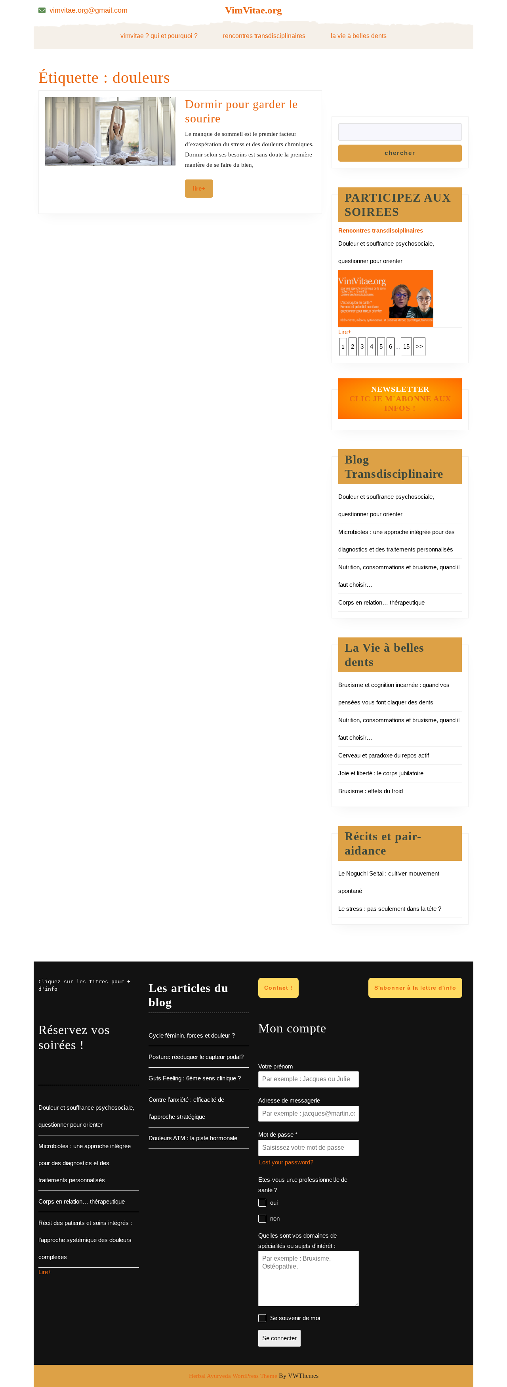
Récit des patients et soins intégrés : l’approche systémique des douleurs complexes (85, 1239)
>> (419, 346)
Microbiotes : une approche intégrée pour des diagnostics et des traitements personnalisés (84, 1163)
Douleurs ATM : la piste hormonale (193, 1138)
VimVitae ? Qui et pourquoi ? (159, 35)
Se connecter (279, 1338)
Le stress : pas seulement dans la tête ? (389, 908)
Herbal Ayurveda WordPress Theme (233, 1376)
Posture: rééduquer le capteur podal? (196, 1056)
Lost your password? (286, 1162)
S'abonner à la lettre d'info (415, 987)
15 (406, 346)
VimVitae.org (253, 10)
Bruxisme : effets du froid (370, 791)
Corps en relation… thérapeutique (381, 602)
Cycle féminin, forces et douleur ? (192, 1035)
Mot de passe (277, 1134)
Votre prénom (275, 1066)
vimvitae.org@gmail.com (89, 10)
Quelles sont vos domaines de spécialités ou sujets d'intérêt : (297, 1240)
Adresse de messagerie (289, 1100)
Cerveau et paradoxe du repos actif (383, 755)
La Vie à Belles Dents (359, 35)
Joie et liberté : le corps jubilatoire (380, 773)
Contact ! (278, 987)
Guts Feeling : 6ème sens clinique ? (195, 1078)
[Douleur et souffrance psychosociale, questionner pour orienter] (385, 297)
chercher (400, 152)
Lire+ (203, 188)
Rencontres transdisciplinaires (264, 35)
